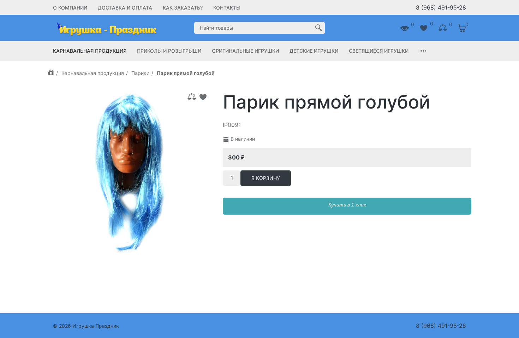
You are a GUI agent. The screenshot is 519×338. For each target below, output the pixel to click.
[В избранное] (203, 97)
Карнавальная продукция (89, 51)
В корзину (265, 178)
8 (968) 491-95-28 (441, 7)
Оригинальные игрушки (245, 51)
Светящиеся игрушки (378, 51)
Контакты (226, 8)
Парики (140, 73)
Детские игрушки (314, 51)
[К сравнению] (191, 97)
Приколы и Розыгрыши (169, 51)
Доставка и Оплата (125, 8)
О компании (70, 8)
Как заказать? (183, 8)
